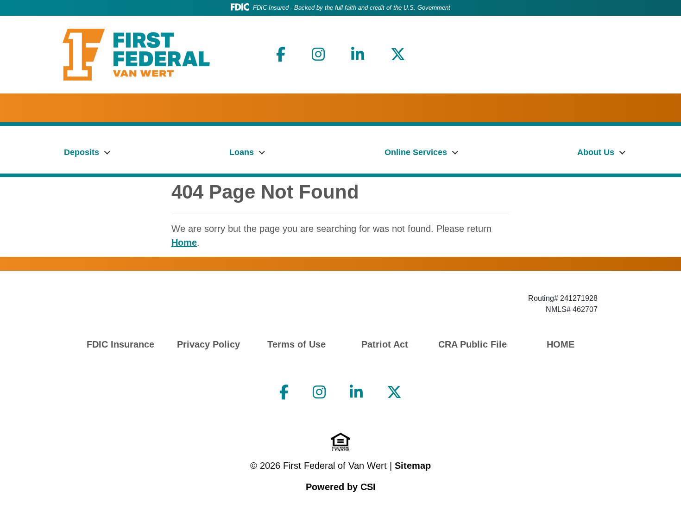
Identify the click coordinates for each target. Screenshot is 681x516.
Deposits (81, 152)
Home (184, 242)
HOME (560, 344)
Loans (241, 152)
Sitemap (413, 465)
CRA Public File (472, 344)
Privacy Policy (208, 344)
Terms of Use (296, 344)
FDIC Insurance (120, 344)
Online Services (416, 152)
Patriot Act (384, 344)
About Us (595, 152)
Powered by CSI (341, 487)
